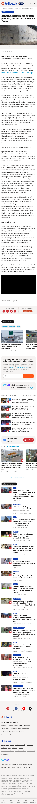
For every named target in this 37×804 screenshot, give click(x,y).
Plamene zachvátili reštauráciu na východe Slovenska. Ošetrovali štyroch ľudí (23, 408)
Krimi (14, 488)
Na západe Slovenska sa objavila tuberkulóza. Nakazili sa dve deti (24, 563)
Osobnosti (30, 745)
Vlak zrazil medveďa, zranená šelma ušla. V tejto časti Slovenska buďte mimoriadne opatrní (24, 633)
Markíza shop (5, 754)
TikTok (30, 711)
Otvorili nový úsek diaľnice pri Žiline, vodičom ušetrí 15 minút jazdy (12, 346)
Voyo (31, 388)
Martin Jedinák (30, 469)
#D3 (18, 326)
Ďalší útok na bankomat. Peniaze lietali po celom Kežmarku (22, 647)
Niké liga (3, 767)
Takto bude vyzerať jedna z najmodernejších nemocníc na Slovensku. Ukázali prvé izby (11, 466)
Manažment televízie (7, 751)
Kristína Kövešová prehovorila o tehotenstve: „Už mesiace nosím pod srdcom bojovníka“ (23, 400)
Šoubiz (12, 745)
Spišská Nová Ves (19, 8)
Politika (15, 531)
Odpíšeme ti (31, 751)
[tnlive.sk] (9, 3)
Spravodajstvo (27, 764)
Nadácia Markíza (20, 751)
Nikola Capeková (18, 513)
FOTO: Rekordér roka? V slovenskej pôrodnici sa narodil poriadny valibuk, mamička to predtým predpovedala (22, 661)
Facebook (16, 711)
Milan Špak (16, 595)
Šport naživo (11, 767)
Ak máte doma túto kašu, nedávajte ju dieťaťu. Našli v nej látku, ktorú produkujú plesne (23, 589)
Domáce (10, 8)
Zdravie (15, 559)
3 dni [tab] (29, 395)
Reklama (14, 748)
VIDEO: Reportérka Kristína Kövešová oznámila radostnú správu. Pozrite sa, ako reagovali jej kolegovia (24, 691)
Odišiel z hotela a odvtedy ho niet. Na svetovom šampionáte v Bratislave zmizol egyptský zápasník (23, 422)
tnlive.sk (5, 8)
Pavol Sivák (16, 528)
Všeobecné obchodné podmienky (20, 728)
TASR (14, 500)
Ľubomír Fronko (18, 540)
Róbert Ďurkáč (17, 638)
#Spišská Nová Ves (8, 326)
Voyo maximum (6, 764)
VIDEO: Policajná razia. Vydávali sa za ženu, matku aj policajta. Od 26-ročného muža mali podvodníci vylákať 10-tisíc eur (24, 494)
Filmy (29, 767)
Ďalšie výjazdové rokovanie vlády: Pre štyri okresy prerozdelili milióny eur (23, 536)
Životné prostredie (18, 627)
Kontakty (4, 725)
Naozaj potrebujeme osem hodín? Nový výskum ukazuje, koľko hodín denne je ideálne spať (22, 415)
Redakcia (22, 732)
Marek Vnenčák (5, 471)
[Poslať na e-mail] (11, 311)
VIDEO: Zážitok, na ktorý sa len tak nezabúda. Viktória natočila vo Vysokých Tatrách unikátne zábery (24, 604)
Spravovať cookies (7, 735)
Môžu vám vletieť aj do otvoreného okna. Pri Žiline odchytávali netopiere (23, 509)
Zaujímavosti (17, 504)
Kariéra (21, 748)
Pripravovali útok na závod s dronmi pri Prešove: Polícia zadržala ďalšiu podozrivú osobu (23, 549)
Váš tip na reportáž (11, 722)
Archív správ (5, 728)
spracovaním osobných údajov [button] (19, 367)
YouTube (23, 711)
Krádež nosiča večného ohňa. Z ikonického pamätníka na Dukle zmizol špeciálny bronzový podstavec (24, 522)
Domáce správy (13, 725)
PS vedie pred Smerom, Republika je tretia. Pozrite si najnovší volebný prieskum (23, 576)
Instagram (8, 711)
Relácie (19, 767)
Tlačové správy (6, 748)
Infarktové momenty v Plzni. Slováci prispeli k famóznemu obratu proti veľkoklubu (22, 429)
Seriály (25, 767)
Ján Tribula (16, 609)
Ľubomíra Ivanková (19, 555)
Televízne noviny (17, 764)
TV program (5, 745)
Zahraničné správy (24, 725)
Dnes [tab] (25, 395)
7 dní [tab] (34, 395)
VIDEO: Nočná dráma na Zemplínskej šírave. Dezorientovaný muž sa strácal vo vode (22, 677)
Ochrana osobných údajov (9, 732)
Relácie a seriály (20, 745)
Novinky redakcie (18, 686)
